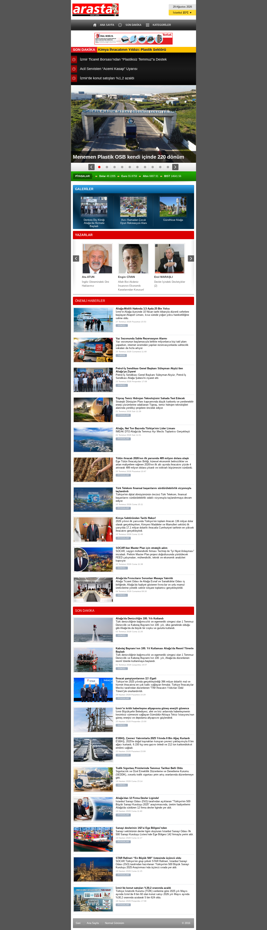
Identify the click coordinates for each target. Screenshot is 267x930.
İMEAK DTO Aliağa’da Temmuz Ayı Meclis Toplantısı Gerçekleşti (153, 433)
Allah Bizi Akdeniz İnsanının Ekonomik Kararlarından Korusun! (131, 283)
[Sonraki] (175, 167)
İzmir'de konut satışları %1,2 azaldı (107, 78)
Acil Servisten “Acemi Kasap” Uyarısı (108, 69)
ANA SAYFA (107, 24)
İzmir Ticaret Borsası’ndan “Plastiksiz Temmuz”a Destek (123, 59)
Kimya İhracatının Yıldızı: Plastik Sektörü (119, 50)
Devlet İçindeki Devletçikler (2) (169, 281)
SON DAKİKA (133, 24)
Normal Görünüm (114, 923)
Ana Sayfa (93, 923)
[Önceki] (91, 167)
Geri (78, 923)
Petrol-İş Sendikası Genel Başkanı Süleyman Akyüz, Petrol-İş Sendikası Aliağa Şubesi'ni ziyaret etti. (151, 376)
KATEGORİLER (162, 24)
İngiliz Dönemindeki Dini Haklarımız (95, 281)
